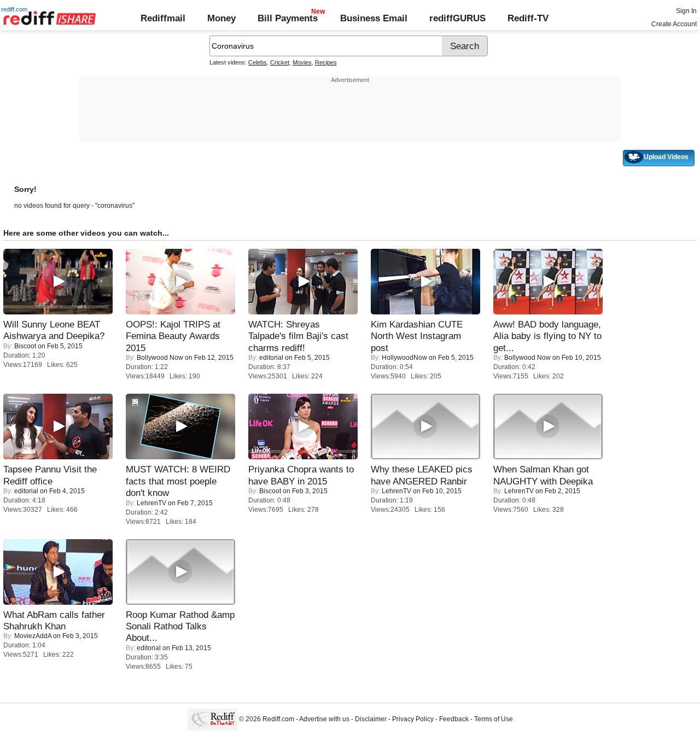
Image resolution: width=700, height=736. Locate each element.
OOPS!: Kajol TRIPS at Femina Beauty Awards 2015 (173, 336)
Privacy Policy (413, 719)
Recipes (326, 62)
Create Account (674, 24)
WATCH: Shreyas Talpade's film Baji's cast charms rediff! (298, 336)
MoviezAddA (32, 636)
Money (221, 18)
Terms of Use (493, 719)
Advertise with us (324, 719)
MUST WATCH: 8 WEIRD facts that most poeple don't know (178, 481)
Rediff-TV (528, 18)
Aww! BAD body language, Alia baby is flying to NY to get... (547, 336)
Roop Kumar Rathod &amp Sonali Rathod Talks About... (180, 626)
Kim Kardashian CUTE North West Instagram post (417, 336)
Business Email (373, 18)
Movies (302, 62)
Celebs (257, 62)
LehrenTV (151, 503)
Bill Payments (288, 18)
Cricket (279, 62)
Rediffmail (163, 18)
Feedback (454, 719)
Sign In (686, 11)
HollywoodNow (404, 357)
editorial (271, 357)
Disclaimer (371, 719)
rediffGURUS (457, 18)
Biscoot (25, 346)
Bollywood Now (160, 357)
